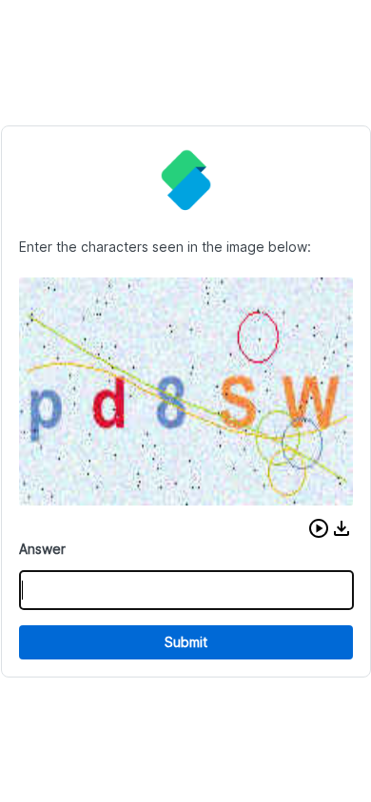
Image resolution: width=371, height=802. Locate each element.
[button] (318, 528)
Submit (186, 642)
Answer (42, 549)
